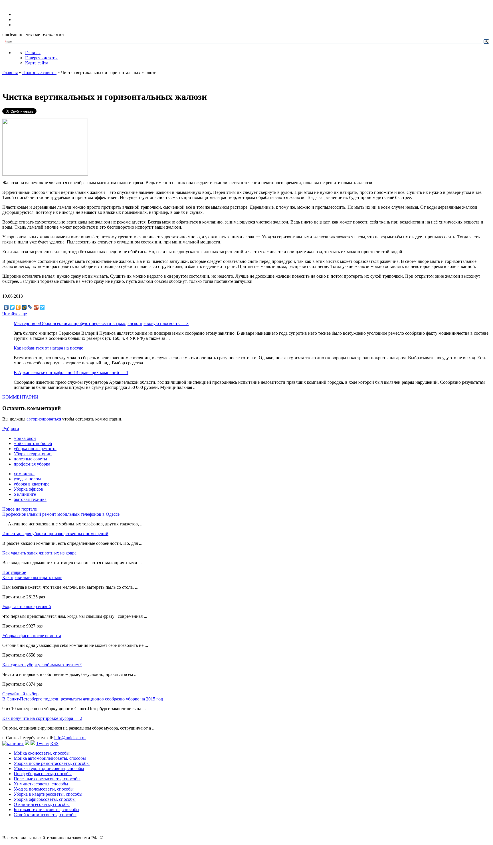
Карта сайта (36, 62)
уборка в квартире (31, 484)
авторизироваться (44, 419)
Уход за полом (44, 789)
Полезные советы (39, 72)
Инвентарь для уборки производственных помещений (55, 533)
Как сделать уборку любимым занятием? (42, 664)
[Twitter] (12, 307)
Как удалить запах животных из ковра (39, 553)
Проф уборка (43, 773)
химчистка (24, 473)
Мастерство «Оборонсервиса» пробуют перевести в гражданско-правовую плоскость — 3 (101, 323)
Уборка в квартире (48, 794)
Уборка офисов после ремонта (31, 635)
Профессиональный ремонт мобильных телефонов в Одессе (61, 514)
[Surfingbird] (42, 307)
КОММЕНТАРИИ (20, 397)
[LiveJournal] (30, 307)
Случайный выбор (20, 693)
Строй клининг (45, 814)
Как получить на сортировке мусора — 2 (42, 718)
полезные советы (30, 458)
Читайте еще (14, 313)
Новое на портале (19, 509)
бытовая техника (30, 499)
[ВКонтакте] (6, 307)
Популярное (14, 572)
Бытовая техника (46, 809)
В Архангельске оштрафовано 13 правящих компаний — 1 (71, 372)
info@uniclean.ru (70, 737)
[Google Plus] (36, 307)
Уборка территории (33, 453)
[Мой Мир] (24, 307)
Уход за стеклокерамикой (26, 606)
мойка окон (25, 438)
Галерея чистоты (41, 57)
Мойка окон (42, 753)
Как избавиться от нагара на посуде (48, 348)
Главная (33, 52)
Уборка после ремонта (52, 763)
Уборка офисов (28, 489)
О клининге (42, 804)
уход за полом (27, 478)
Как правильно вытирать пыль (32, 577)
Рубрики (10, 428)
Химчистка (41, 783)
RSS (54, 743)
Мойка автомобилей (50, 758)
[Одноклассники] (18, 307)
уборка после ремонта (35, 448)
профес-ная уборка (32, 464)
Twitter (42, 743)
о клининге (25, 494)
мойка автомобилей (33, 443)
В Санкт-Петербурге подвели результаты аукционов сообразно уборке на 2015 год (82, 698)
